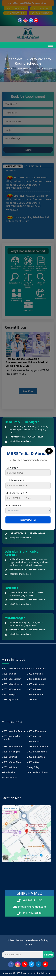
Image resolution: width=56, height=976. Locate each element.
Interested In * (13, 505)
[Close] (49, 451)
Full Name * (11, 467)
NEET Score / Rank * (16, 493)
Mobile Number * (14, 480)
